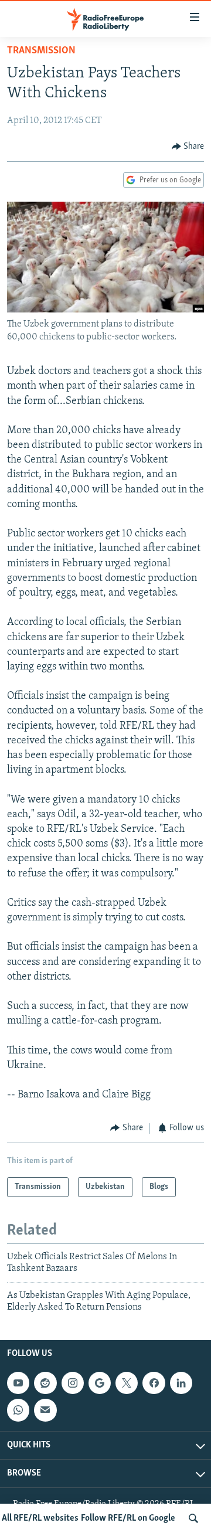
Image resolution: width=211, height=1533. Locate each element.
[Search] (193, 1518)
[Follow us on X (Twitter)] (126, 1383)
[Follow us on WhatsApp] (18, 1410)
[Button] (188, 146)
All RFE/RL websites (40, 1518)
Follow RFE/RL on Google (128, 1518)
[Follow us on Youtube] (18, 1383)
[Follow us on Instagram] (73, 1383)
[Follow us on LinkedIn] (181, 1383)
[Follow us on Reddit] (45, 1383)
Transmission (41, 51)
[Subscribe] (45, 1410)
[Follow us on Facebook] (153, 1383)
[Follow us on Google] (100, 1383)
